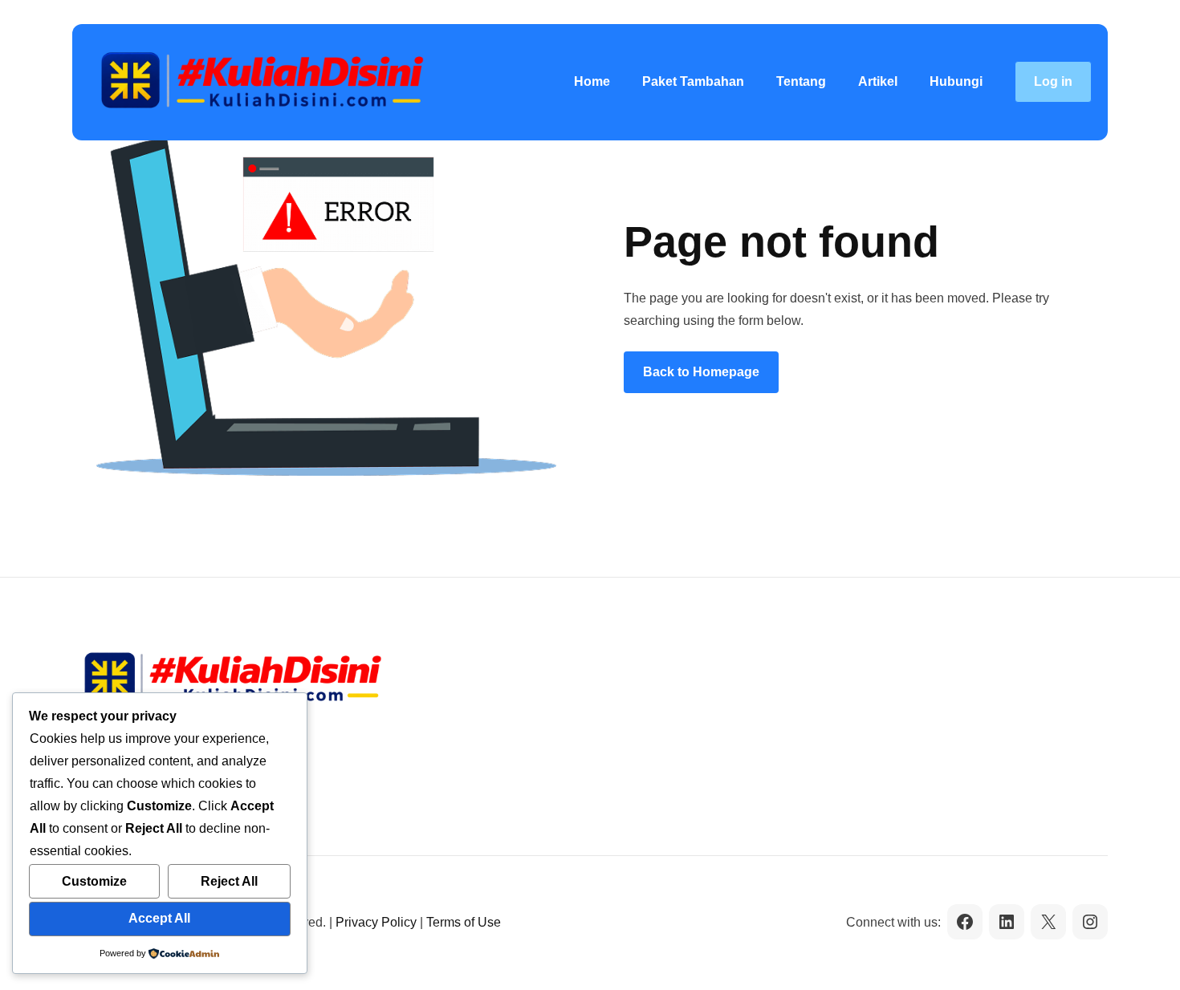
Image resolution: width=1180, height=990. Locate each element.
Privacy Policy (376, 922)
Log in (1053, 81)
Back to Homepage (701, 372)
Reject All (229, 881)
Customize (94, 881)
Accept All (159, 918)
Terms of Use (463, 922)
